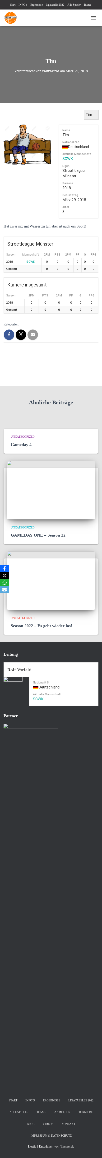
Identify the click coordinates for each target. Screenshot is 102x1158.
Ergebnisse (36, 4)
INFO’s (23, 4)
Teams (87, 4)
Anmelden (62, 1112)
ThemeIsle (67, 1146)
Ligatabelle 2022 (55, 4)
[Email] (4, 589)
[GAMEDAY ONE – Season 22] (51, 489)
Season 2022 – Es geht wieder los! (41, 625)
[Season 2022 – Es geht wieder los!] (51, 580)
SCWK (67, 158)
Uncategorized (23, 436)
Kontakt (68, 1124)
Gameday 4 (21, 444)
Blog (31, 1124)
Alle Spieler (74, 4)
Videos (48, 1124)
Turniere (86, 1112)
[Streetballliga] (12, 18)
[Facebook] (4, 568)
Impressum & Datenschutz (51, 1135)
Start (12, 4)
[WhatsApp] (4, 582)
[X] (4, 575)
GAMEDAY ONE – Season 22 (38, 535)
